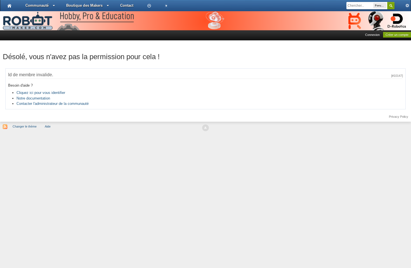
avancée (403, 5)
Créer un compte (397, 34)
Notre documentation (33, 98)
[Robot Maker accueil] (9, 5)
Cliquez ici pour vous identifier (40, 93)
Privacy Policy (398, 116)
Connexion (372, 34)
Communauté (37, 5)
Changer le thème (25, 126)
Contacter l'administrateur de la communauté (52, 103)
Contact (126, 5)
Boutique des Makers (84, 5)
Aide (48, 126)
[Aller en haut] (205, 127)
